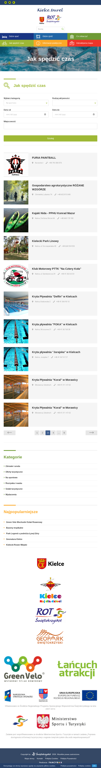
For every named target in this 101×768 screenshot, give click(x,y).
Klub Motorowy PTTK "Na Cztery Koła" (56, 268)
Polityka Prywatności (68, 758)
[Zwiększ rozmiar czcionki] (5, 2)
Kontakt (40, 758)
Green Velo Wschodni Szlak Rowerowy (24, 522)
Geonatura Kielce (14, 539)
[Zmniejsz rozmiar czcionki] (9, 2)
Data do (55, 110)
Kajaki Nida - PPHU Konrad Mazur (53, 213)
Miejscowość (10, 121)
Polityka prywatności (68, 766)
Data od (7, 110)
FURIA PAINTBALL (44, 157)
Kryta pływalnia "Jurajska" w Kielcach (56, 352)
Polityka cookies (84, 766)
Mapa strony (29, 758)
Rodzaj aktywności (61, 98)
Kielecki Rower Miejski (16, 545)
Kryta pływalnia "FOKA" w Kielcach (54, 324)
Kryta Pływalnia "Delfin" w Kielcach (54, 296)
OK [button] (94, 766)
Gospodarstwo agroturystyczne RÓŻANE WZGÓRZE (58, 187)
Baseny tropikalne (14, 528)
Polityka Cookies (51, 758)
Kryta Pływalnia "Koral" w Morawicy (55, 379)
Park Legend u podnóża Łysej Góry (22, 533)
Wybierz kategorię (12, 98)
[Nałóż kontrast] (14, 2)
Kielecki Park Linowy (45, 241)
